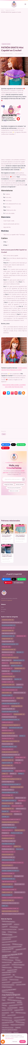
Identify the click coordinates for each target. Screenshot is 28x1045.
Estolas (22, 735)
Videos (4, 905)
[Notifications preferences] (3, 1042)
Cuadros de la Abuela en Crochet (10, 719)
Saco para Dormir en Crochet (9, 868)
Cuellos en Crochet (7, 722)
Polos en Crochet (19, 830)
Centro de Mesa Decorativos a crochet (11, 687)
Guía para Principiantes (19, 1020)
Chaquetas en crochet (8, 698)
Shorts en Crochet (6, 876)
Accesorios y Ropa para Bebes (9, 989)
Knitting (21, 773)
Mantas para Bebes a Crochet (9, 972)
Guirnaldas (19, 760)
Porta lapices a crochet (8, 835)
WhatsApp (22, 444)
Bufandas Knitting (7, 668)
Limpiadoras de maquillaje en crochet (11, 779)
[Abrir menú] (25, 4)
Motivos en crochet (17, 805)
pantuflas (5, 816)
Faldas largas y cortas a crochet (10, 741)
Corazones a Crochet (7, 1017)
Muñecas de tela (20, 808)
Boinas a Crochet (6, 982)
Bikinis (3, 1015)
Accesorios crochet (7, 619)
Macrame (5, 787)
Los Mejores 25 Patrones (7, 960)
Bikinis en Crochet (7, 654)
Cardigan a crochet (7, 681)
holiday (3, 931)
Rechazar (15, 1041)
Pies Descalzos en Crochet (9, 827)
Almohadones (21, 636)
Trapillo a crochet (7, 892)
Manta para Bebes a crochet (9, 792)
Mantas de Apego (7, 795)
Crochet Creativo (6, 714)
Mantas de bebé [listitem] (20, 484)
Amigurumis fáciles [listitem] (8, 484)
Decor (4, 727)
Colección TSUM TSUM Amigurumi (10, 703)
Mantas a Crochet (7, 924)
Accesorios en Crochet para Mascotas (11, 622)
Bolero (21, 1007)
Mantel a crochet (20, 797)
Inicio (2, 10)
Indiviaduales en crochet (8, 768)
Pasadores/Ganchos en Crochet (10, 822)
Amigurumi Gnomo (7, 638)
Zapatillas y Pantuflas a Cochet (10, 908)
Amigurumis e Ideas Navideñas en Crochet (11, 947)
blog (12, 1012)
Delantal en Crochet (7, 730)
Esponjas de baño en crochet (15, 1005)
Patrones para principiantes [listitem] (14, 487)
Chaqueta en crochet (12, 970)
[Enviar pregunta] (23, 479)
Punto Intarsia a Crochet (8, 851)
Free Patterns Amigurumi (11, 995)
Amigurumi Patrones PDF (7, 949)
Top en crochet (19, 884)
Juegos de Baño (19, 770)
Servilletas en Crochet (8, 873)
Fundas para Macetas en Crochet (10, 754)
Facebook (6, 444)
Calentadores (16, 671)
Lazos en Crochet (6, 776)
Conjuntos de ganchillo (8, 708)
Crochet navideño (19, 714)
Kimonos (12, 773)
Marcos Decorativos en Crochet (9, 942)
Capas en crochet (9, 10)
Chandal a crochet (7, 695)
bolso (3, 969)
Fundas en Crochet (7, 749)
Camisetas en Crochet (8, 676)
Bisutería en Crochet (6, 1032)
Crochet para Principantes (9, 716)
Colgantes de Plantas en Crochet (9, 937)
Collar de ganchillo (16, 706)
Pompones (5, 832)
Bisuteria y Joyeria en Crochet (9, 657)
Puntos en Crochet (7, 854)
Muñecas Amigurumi (7, 808)
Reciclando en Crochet (8, 857)
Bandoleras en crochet (8, 652)
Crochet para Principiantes (18, 965)
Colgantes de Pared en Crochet (9, 929)
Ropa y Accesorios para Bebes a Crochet (12, 862)
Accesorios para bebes (8, 625)
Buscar (3, 611)
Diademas (18, 1027)
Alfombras (4, 979)
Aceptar (22, 1041)
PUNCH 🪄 (17, 846)
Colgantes (5, 706)
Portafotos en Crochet (8, 838)
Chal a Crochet (6, 692)
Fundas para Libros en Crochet (9, 752)
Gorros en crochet (7, 757)
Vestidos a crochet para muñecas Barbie (12, 897)
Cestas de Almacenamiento (8, 922)
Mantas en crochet (7, 797)
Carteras (19, 684)
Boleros (4, 662)
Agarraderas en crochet (8, 633)
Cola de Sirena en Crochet (8, 700)
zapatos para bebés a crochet (10, 911)
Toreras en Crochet (7, 886)
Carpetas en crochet (8, 684)
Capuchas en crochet (20, 1012)
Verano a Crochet (6, 895)
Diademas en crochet (8, 733)
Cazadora (21, 929)
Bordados (5, 665)
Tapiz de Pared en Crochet (8, 881)
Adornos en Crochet (7, 630)
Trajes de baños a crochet (9, 889)
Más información (9, 1038)
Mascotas (4, 1005)
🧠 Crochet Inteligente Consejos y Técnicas (12, 913)
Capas (3, 434)
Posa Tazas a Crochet (8, 843)
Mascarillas (22, 800)
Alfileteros (16, 924)
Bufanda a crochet (16, 665)
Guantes (4, 998)
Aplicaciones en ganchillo (8, 992)
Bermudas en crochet (7, 1019)
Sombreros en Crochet (8, 878)
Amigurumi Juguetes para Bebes (9, 1030)
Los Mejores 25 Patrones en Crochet (11, 784)
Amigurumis (6, 646)
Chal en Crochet (6, 944)
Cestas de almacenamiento (9, 690)
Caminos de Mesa (7, 673)
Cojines (19, 698)
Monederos (5, 805)
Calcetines (5, 671)
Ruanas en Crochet (7, 865)
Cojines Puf (4, 927)
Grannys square (20, 757)
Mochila (18, 803)
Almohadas (4, 957)
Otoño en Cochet (15, 811)
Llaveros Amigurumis (7, 781)
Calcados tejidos (19, 668)
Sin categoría (19, 876)
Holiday (17, 762)
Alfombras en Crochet (8, 636)
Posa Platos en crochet (8, 841)
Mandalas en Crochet (16, 787)
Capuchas (18, 679)
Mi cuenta (3, 609)
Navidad (5, 811)
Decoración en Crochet (7, 1022)
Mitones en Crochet (7, 803)
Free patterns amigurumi (9, 746)
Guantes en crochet (7, 760)
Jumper (4, 773)
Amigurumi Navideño (7, 641)
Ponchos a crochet (16, 832)
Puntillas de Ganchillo (7, 849)
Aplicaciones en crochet (8, 649)
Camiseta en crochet (18, 1017)
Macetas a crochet (20, 1022)
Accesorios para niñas (8, 627)
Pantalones (17, 814)
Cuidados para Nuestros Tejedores (10, 725)
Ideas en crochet (7, 765)
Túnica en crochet (19, 892)
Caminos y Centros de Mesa (8, 1002)
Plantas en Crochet (7, 830)
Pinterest (6, 448)
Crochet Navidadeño (12, 1007)
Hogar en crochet (7, 762)
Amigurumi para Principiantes (10, 644)
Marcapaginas (5, 1012)
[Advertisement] (14, 27)
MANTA (3, 1007)
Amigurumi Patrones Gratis (12, 954)
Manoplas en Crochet (7, 789)
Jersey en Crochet (7, 770)
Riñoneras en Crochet (8, 859)
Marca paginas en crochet (8, 800)
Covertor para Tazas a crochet (10, 711)
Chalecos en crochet (19, 692)
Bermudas (20, 652)
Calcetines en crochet (21, 949)
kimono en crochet (6, 951)
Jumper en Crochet (14, 980)
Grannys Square (13, 927)
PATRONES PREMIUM (8, 824)
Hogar (3, 1000)
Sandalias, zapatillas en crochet (10, 870)
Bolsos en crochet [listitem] (14, 490)
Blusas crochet (6, 660)
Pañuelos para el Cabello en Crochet (11, 819)
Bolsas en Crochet (7, 934)
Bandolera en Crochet (7, 1010)
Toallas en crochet (7, 884)
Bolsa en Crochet (15, 662)
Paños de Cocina (6, 814)
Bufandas (19, 1002)
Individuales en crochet (7, 977)
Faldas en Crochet (6, 975)
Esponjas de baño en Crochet (9, 735)
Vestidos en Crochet (7, 900)
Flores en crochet (7, 743)
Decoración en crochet (15, 727)
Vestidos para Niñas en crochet (10, 903)
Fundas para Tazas (19, 1010)
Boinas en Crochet (19, 660)
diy (13, 975)
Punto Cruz (19, 849)
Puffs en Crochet (6, 846)
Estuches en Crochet (7, 738)
